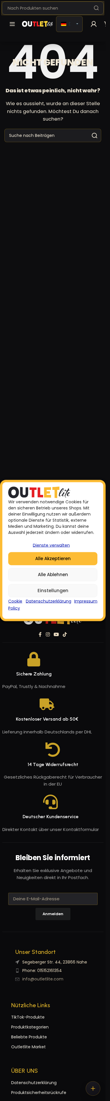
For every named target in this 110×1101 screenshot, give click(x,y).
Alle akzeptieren (53, 558)
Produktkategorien (30, 1027)
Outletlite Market (28, 1047)
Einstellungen (53, 590)
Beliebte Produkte (29, 1037)
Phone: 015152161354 (42, 970)
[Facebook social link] (40, 634)
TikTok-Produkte (28, 1017)
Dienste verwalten (51, 545)
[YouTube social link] (56, 634)
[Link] (93, 24)
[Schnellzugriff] (93, 1088)
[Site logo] (37, 24)
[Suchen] (96, 8)
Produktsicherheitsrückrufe (32, 1092)
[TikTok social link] (65, 634)
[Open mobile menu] (12, 24)
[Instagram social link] (48, 634)
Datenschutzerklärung (48, 601)
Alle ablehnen (53, 574)
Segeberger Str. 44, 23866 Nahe (54, 962)
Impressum (85, 601)
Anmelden (53, 914)
